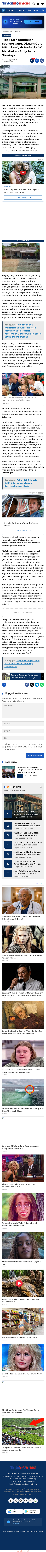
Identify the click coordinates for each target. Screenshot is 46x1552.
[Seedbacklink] (35, 1500)
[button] (33, 3)
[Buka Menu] (38, 3)
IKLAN (30, 1494)
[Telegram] (37, 685)
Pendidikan (7, 36)
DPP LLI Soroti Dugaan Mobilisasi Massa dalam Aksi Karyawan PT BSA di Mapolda (27, 824)
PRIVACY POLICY (34, 1492)
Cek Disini (16, 1523)
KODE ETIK (19, 1489)
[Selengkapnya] (41, 786)
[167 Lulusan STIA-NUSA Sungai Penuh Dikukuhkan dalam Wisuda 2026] (8, 772)
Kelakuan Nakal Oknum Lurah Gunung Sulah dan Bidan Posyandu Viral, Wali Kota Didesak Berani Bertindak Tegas (28, 843)
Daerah (20, 776)
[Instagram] (20, 1502)
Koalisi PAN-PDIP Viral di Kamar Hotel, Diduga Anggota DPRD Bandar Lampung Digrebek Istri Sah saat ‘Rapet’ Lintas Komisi (28, 862)
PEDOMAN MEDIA (32, 1489)
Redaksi (5, 60)
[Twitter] (32, 685)
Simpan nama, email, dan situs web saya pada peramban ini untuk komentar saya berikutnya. (23, 747)
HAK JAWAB (21, 1492)
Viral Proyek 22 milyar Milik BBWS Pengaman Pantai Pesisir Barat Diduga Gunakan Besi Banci (28, 834)
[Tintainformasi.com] (16, 3)
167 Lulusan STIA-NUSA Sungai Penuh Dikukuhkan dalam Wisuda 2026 (30, 769)
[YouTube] (25, 1502)
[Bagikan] (42, 60)
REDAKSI (9, 1489)
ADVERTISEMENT (20, 1494)
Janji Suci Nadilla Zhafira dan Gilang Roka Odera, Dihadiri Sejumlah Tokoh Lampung (27, 853)
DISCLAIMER (9, 1492)
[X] (15, 1502)
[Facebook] (27, 685)
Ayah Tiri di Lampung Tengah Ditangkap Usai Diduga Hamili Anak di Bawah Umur (27, 872)
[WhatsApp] (42, 685)
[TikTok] (30, 1502)
